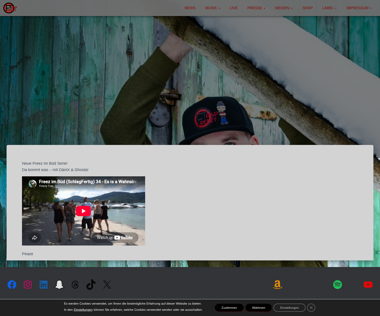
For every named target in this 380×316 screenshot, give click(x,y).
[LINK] (293, 284)
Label (328, 8)
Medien (282, 8)
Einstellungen (83, 309)
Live (234, 8)
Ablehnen (258, 307)
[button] (219, 8)
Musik (211, 8)
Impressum (358, 8)
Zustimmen (229, 307)
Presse (255, 8)
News (190, 8)
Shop (307, 8)
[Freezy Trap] (10, 8)
